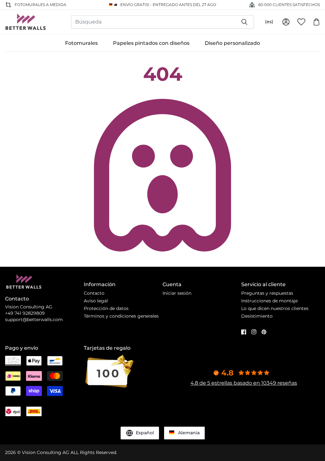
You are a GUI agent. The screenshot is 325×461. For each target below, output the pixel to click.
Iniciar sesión (176, 293)
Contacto (94, 293)
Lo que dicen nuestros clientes (274, 308)
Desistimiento (257, 316)
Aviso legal (96, 301)
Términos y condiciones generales (121, 316)
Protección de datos (106, 308)
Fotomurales (81, 43)
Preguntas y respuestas (267, 293)
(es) (269, 21)
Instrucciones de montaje (269, 301)
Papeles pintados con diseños (151, 43)
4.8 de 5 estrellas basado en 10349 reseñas (243, 383)
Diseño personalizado (232, 43)
